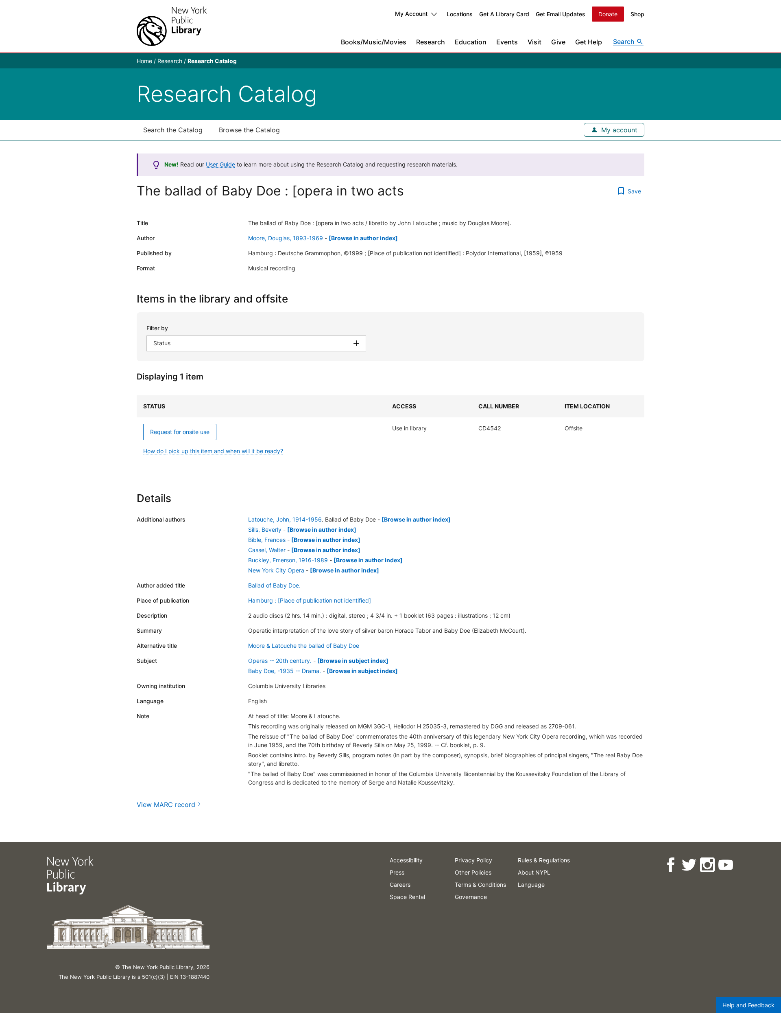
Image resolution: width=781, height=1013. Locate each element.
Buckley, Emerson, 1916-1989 (288, 560)
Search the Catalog (173, 130)
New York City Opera (276, 570)
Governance (471, 896)
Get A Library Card (504, 14)
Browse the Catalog (249, 130)
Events (507, 42)
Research (430, 42)
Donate (607, 14)
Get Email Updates (560, 14)
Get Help (588, 42)
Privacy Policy (473, 860)
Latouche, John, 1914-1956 (285, 519)
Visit (534, 42)
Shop (637, 14)
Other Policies (473, 872)
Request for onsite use (179, 431)
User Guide (220, 164)
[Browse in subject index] (352, 660)
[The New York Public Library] (172, 26)
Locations (460, 14)
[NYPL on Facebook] (670, 865)
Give (558, 42)
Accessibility (406, 860)
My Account (411, 13)
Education (470, 42)
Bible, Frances (267, 539)
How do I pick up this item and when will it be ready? (213, 450)
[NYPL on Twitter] (688, 865)
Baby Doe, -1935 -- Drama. (284, 670)
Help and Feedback (748, 1005)
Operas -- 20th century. (280, 660)
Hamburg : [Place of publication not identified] (309, 600)
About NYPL (534, 872)
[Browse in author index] (363, 238)
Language (531, 884)
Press (397, 872)
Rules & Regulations (544, 860)
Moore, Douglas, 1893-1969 (285, 238)
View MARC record (166, 804)
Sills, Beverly (264, 529)
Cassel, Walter (267, 549)
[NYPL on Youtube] (725, 865)
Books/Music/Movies (373, 42)
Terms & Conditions (480, 884)
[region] (390, 429)
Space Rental (407, 896)
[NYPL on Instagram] (707, 865)
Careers (400, 884)
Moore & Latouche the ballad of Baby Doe (303, 645)
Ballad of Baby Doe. (274, 585)
